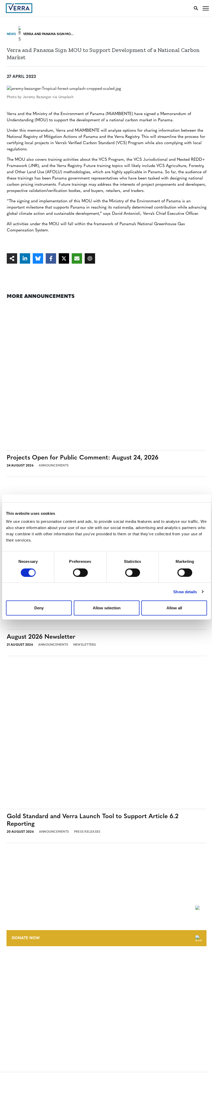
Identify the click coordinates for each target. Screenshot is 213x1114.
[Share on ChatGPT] (90, 258)
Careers (14, 972)
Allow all (174, 608)
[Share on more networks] (12, 258)
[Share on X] (64, 258)
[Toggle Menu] (206, 8)
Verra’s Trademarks (25, 982)
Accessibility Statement (29, 1011)
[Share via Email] (77, 258)
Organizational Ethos (28, 991)
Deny (39, 608)
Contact (14, 962)
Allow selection (107, 608)
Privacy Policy (20, 1021)
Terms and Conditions (28, 1002)
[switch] (80, 572)
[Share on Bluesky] (38, 258)
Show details (185, 591)
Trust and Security (24, 1030)
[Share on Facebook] (51, 258)
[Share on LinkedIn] (25, 258)
